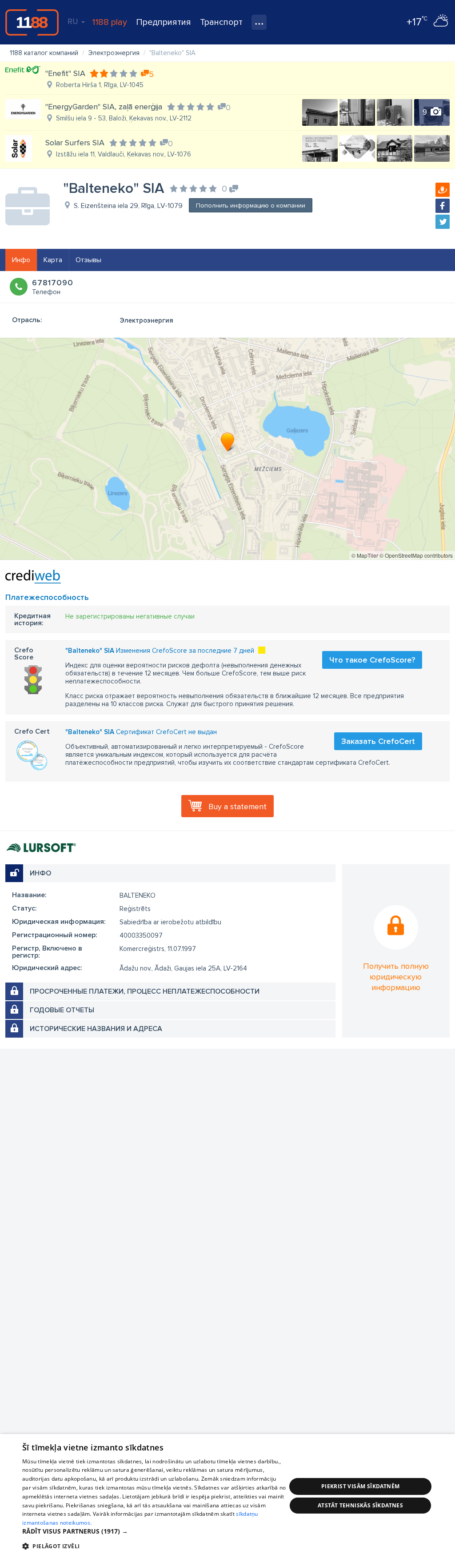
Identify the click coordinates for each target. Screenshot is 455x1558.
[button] (154, 1531)
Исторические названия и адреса (96, 1028)
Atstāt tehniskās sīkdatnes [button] (360, 1505)
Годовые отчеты (62, 1010)
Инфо (21, 260)
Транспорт (221, 22)
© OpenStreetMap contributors (416, 555)
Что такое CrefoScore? (372, 660)
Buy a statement (237, 806)
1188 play (109, 22)
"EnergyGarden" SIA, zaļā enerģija (103, 107)
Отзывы (88, 260)
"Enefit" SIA (65, 73)
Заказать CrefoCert (378, 741)
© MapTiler (364, 555)
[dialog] (227, 1496)
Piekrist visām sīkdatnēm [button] (360, 1486)
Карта (53, 260)
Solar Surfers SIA (74, 143)
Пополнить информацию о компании (250, 205)
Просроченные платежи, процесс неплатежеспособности (144, 991)
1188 (32, 22)
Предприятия (163, 22)
